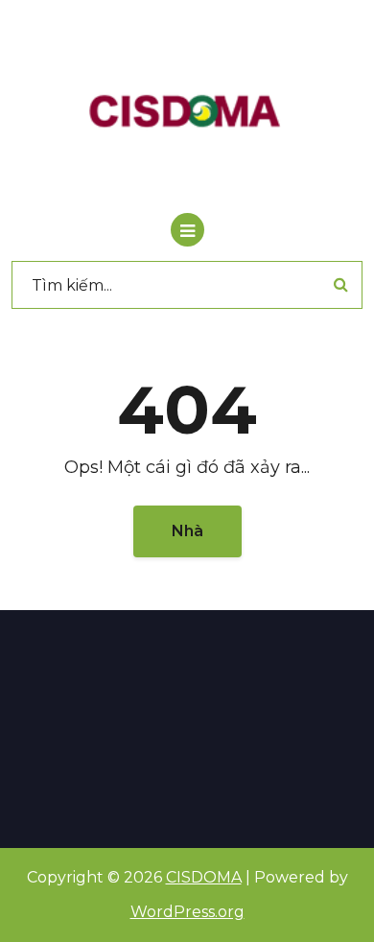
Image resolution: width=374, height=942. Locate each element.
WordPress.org (187, 912)
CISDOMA (204, 877)
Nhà (187, 531)
